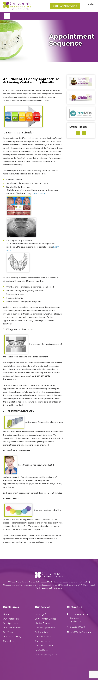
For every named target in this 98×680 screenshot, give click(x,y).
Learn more (39, 193)
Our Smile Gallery (12, 636)
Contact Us (9, 641)
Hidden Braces (42, 623)
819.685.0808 (77, 626)
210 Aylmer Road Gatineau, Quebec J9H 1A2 (79, 618)
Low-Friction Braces (45, 618)
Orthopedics (41, 632)
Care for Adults (43, 636)
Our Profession (11, 618)
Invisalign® (40, 614)
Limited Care (41, 649)
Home (6, 614)
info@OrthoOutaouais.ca (82, 632)
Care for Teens (42, 641)
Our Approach (10, 623)
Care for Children (44, 645)
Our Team (8, 632)
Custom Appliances (45, 627)
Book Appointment (65, 5)
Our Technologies (12, 627)
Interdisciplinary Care (46, 654)
